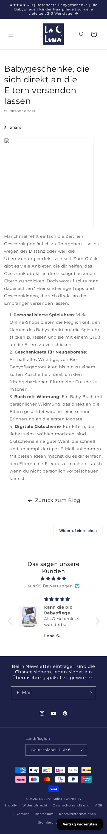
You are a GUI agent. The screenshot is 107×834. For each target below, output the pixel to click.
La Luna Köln (49, 799)
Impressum (44, 814)
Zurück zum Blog (57, 500)
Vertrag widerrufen (80, 824)
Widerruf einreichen (78, 530)
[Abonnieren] (90, 692)
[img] (53, 578)
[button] (11, 34)
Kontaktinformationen (77, 814)
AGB (99, 805)
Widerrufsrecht (34, 805)
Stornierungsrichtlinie (56, 822)
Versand (23, 814)
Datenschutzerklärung (71, 805)
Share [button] (15, 127)
